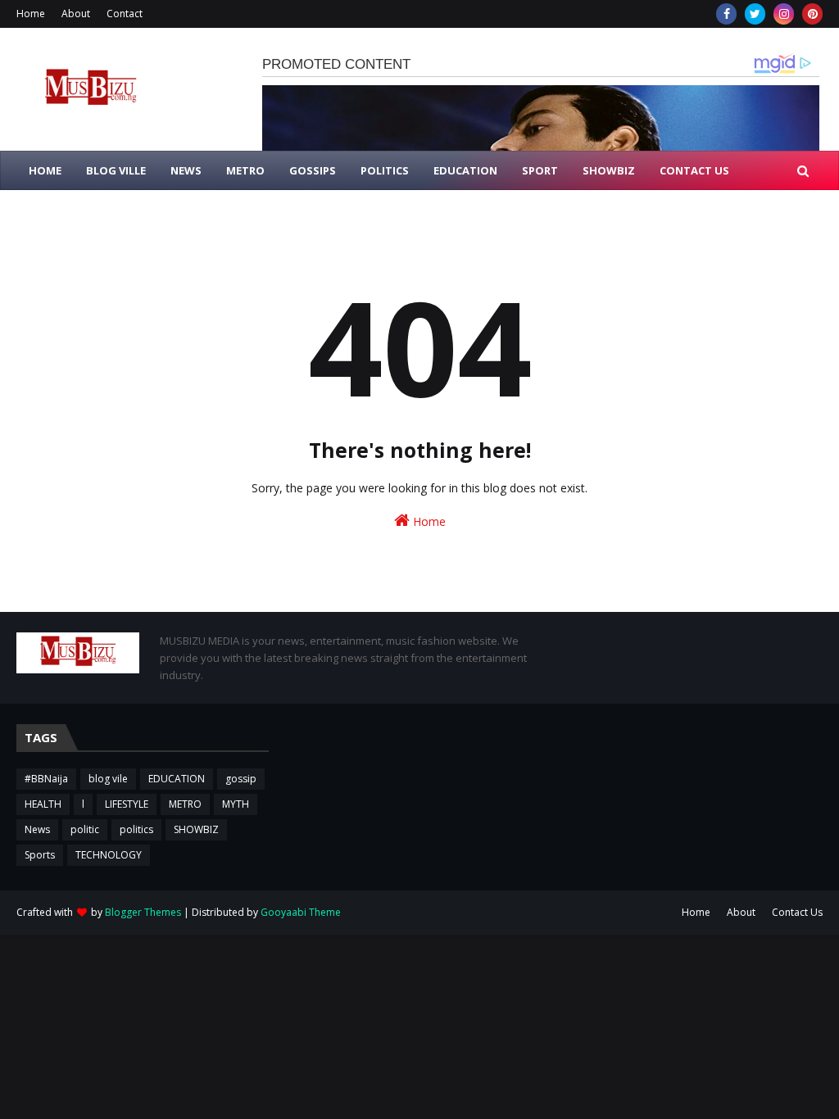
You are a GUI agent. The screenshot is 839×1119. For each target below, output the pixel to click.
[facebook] (726, 14)
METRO (185, 804)
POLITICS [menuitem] (385, 170)
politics (136, 829)
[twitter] (755, 14)
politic (84, 829)
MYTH (235, 804)
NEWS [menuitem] (186, 170)
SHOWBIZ (196, 829)
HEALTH (43, 804)
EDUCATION (176, 779)
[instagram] (783, 14)
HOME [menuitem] (45, 170)
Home (30, 13)
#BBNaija (46, 779)
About (75, 13)
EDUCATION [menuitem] (465, 170)
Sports (40, 855)
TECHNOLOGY (108, 855)
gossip (240, 779)
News (37, 829)
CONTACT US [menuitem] (694, 170)
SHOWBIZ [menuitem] (609, 170)
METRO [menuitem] (245, 170)
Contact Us (797, 912)
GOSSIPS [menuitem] (312, 170)
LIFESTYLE (126, 804)
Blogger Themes (143, 912)
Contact (125, 13)
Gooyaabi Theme (301, 912)
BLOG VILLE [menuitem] (116, 170)
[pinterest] (812, 14)
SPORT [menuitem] (540, 170)
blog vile (108, 779)
